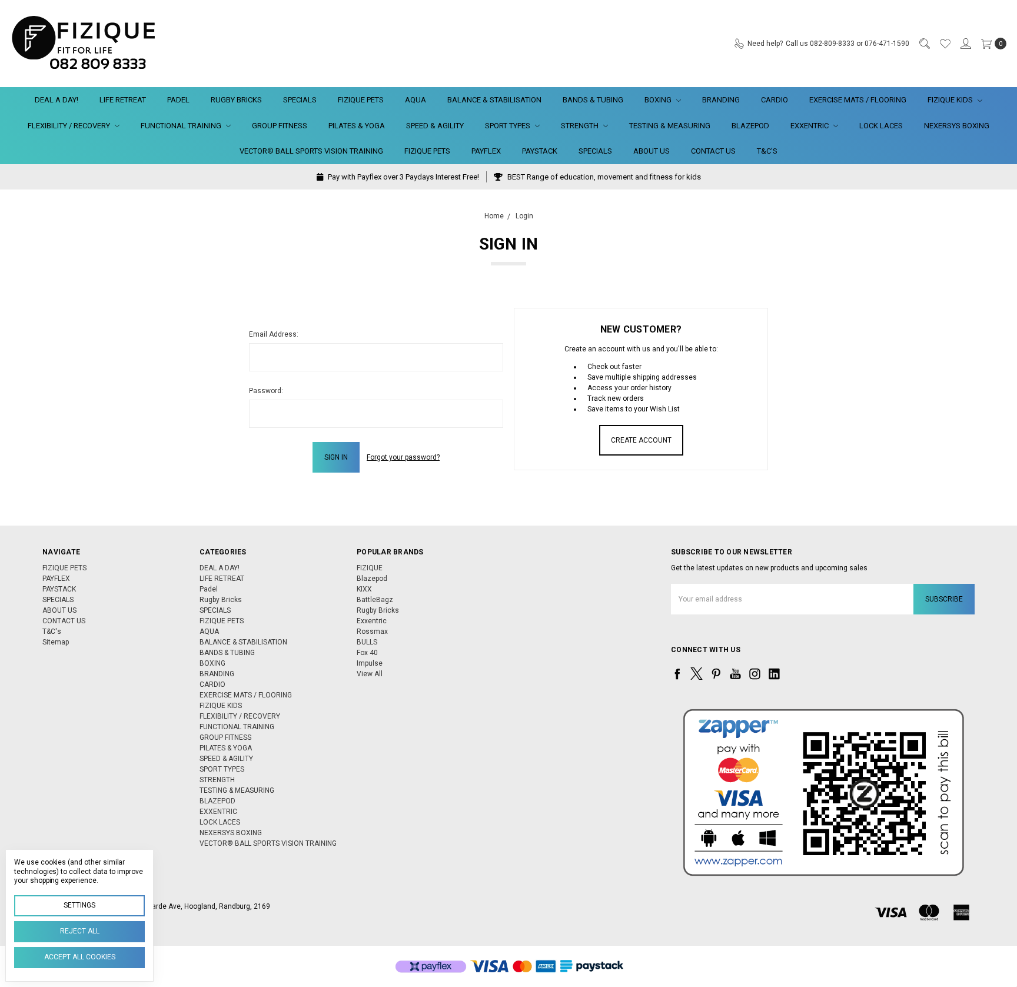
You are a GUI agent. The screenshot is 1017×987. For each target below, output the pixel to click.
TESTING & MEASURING (669, 125)
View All (370, 674)
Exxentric (372, 621)
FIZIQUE (370, 568)
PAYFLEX (486, 151)
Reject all (79, 931)
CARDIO (774, 99)
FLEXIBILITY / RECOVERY (70, 125)
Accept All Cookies (79, 957)
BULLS (367, 642)
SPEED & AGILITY (435, 125)
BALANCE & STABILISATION (494, 99)
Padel (178, 99)
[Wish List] (944, 43)
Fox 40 (367, 653)
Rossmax (372, 631)
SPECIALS (300, 99)
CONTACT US (713, 151)
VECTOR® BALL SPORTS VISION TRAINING (311, 151)
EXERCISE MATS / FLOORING (857, 99)
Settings (79, 905)
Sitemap (55, 642)
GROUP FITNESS (279, 125)
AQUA (415, 99)
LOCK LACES (881, 125)
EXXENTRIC (810, 125)
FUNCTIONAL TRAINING (182, 125)
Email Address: (273, 334)
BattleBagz (375, 600)
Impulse (370, 663)
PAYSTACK (539, 151)
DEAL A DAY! (56, 99)
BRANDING (721, 99)
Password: (266, 391)
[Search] (924, 43)
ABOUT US (651, 151)
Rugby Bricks (236, 99)
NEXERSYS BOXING (956, 125)
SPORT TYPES (508, 125)
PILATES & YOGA (356, 125)
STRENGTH (580, 125)
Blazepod (372, 578)
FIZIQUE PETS (361, 99)
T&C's (767, 151)
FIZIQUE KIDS (951, 99)
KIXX (364, 589)
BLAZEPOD (750, 125)
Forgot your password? (403, 457)
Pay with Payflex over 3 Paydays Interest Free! (402, 176)
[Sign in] (965, 43)
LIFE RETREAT (122, 99)
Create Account (641, 440)
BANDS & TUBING (593, 99)
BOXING (658, 99)
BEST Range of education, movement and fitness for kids (603, 176)
